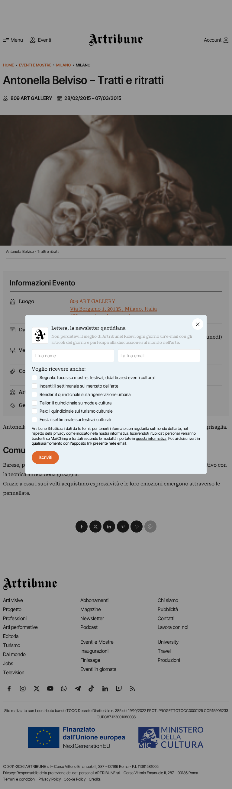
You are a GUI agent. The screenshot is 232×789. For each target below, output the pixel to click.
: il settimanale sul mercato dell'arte (79, 385)
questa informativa (151, 438)
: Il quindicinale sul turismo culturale (76, 411)
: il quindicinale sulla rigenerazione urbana (85, 394)
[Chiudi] (197, 324)
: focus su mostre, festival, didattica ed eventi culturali (98, 377)
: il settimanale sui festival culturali (75, 419)
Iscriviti (45, 457)
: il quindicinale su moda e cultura (75, 402)
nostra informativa (113, 433)
